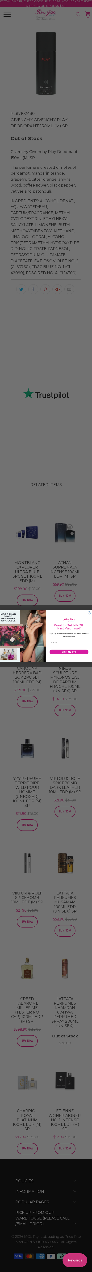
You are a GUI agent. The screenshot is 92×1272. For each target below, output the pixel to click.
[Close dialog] (89, 612)
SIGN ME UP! (69, 652)
